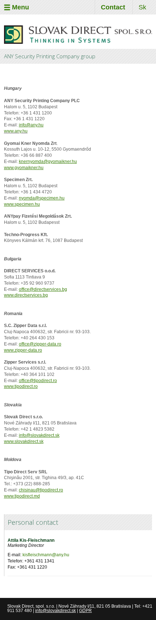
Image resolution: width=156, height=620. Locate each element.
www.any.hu (16, 131)
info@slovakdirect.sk (55, 610)
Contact (113, 7)
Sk (142, 7)
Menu (20, 7)
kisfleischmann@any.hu (45, 554)
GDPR (85, 610)
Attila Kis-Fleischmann (31, 540)
